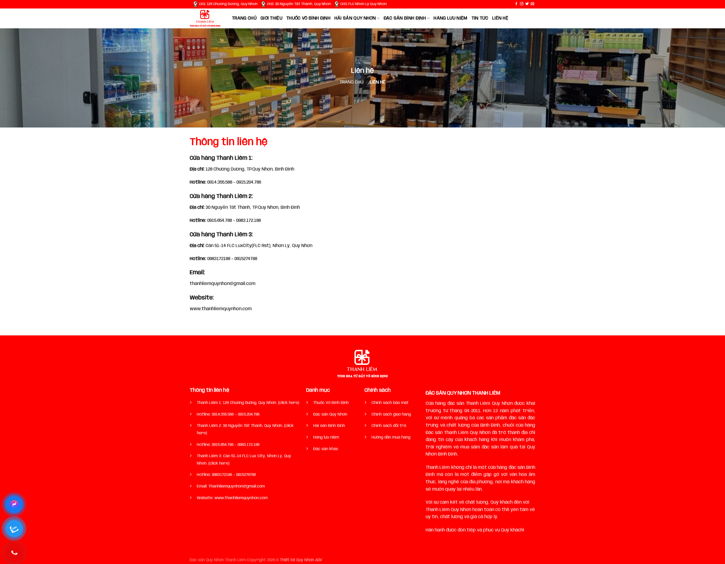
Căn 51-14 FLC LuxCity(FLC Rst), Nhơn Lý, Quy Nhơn (251, 245)
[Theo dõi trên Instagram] (521, 4)
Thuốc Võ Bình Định (331, 403)
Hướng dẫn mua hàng (391, 437)
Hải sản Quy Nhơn (355, 18)
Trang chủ (244, 18)
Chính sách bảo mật (390, 403)
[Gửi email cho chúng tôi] (532, 4)
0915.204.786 (248, 414)
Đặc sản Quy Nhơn (330, 414)
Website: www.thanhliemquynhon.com (232, 498)
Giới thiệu (271, 18)
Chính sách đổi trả (389, 426)
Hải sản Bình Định (329, 426)
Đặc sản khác (325, 449)
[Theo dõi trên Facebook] (516, 4)
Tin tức (480, 18)
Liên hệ (500, 18)
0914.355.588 (223, 414)
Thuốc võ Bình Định (308, 18)
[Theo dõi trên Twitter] (527, 4)
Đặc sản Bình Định (405, 18)
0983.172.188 (248, 445)
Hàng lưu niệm (450, 18)
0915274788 (246, 475)
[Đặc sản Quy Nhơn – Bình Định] (206, 18)
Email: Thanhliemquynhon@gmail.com (231, 486)
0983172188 (221, 475)
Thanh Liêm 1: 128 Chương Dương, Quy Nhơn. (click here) (248, 403)
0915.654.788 (223, 445)
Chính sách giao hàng (391, 414)
